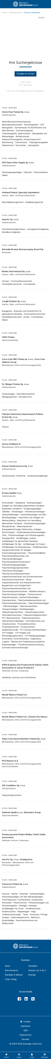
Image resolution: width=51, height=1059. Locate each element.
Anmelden (32, 966)
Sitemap (32, 975)
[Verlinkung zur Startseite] (25, 4)
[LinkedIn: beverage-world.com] (25, 999)
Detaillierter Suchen (25, 74)
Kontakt (25, 1039)
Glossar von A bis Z (37, 970)
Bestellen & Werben (14, 975)
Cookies (27, 1021)
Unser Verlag (10, 979)
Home (5, 12)
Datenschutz (25, 1035)
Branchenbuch (16, 12)
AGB (26, 1030)
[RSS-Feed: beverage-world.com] (32, 999)
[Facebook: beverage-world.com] (18, 999)
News (7, 966)
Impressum (25, 1026)
